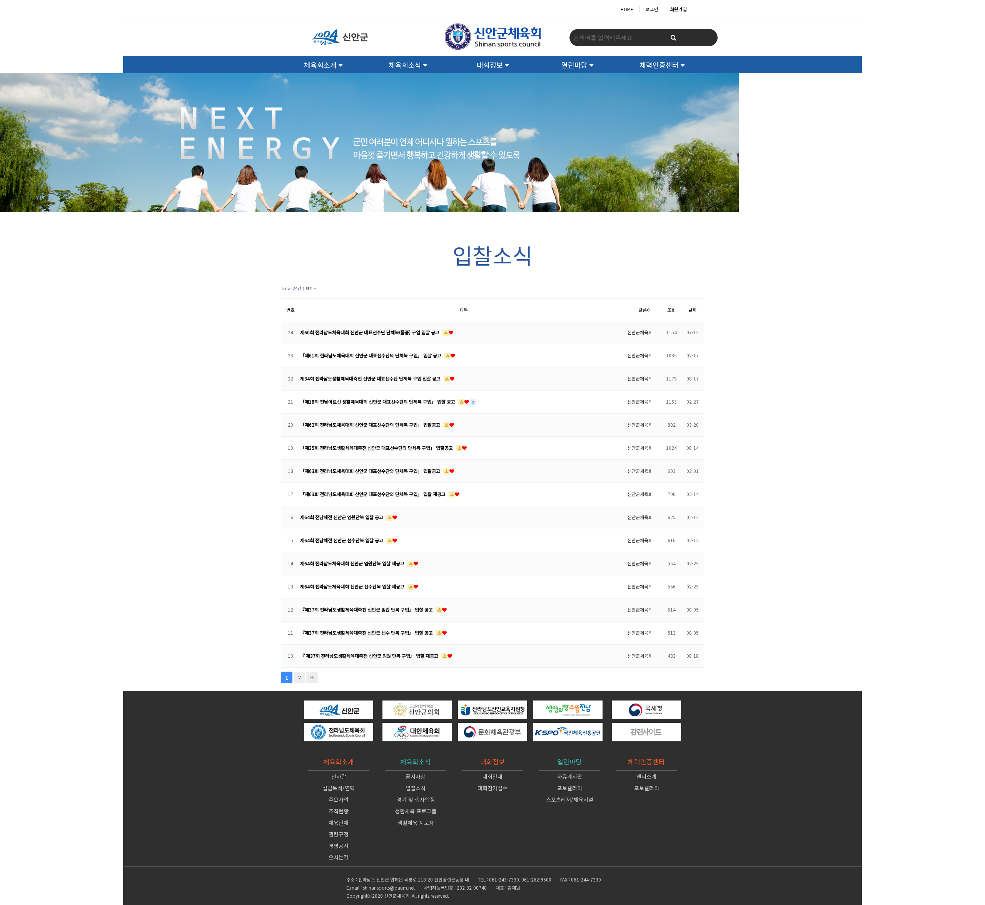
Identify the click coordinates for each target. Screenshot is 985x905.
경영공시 (339, 846)
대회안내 (492, 776)
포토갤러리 (569, 788)
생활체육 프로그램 (415, 811)
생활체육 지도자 (415, 822)
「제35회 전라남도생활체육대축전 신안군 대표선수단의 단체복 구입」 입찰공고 (377, 447)
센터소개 (646, 776)
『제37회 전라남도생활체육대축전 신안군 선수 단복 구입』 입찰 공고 (367, 632)
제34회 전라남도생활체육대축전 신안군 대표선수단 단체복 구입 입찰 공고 (371, 378)
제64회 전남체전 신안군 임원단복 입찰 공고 (342, 517)
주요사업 (339, 799)
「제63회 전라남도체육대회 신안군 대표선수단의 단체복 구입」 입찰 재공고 (373, 494)
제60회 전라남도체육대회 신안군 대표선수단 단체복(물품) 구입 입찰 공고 (370, 332)
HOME (627, 9)
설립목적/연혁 (338, 788)
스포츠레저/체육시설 (569, 799)
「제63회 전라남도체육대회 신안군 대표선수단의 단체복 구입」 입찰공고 (370, 471)
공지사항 (416, 776)
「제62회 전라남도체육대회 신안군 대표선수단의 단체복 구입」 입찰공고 (370, 424)
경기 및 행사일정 (416, 799)
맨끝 (312, 677)
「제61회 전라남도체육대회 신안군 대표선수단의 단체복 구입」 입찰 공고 (371, 355)
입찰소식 (416, 788)
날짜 (692, 310)
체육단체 (339, 822)
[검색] (673, 37)
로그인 (651, 9)
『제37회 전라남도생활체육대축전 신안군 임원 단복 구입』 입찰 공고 (367, 609)
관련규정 (339, 834)
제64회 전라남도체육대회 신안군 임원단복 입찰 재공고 (353, 563)
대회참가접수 (492, 788)
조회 (671, 310)
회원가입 (678, 9)
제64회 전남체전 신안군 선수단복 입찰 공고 (342, 540)
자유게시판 (569, 776)
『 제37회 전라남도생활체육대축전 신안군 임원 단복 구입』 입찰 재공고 (369, 655)
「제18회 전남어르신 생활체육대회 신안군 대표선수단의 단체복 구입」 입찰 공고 (378, 401)
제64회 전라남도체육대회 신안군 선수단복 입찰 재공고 (353, 586)
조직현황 (339, 811)
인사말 (338, 776)
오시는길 (339, 857)
